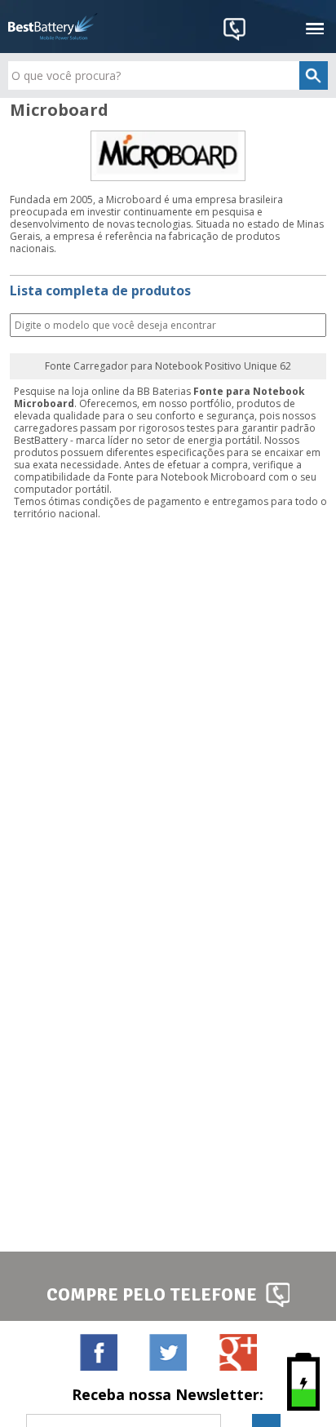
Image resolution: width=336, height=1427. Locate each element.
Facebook (98, 1352)
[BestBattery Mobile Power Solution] (53, 26)
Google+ (238, 1352)
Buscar (312, 326)
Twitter (167, 1352)
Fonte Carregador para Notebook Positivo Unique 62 (168, 366)
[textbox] (167, 75)
